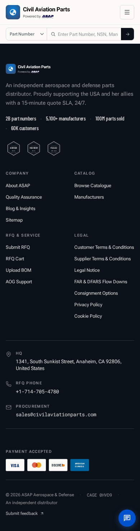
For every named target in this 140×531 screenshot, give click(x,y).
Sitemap (14, 220)
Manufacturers (89, 197)
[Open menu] (127, 12)
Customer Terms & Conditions (104, 247)
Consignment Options (96, 293)
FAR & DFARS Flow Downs (100, 281)
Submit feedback (22, 513)
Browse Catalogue (92, 185)
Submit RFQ (18, 247)
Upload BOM (18, 270)
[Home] (28, 69)
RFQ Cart (15, 258)
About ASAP (18, 185)
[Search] (127, 34)
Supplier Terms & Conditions (102, 258)
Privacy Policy (88, 304)
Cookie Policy (88, 316)
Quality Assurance (24, 197)
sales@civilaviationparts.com (56, 414)
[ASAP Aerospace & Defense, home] (38, 12)
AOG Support (19, 281)
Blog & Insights (20, 208)
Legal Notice (87, 270)
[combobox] (84, 34)
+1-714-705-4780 (37, 391)
